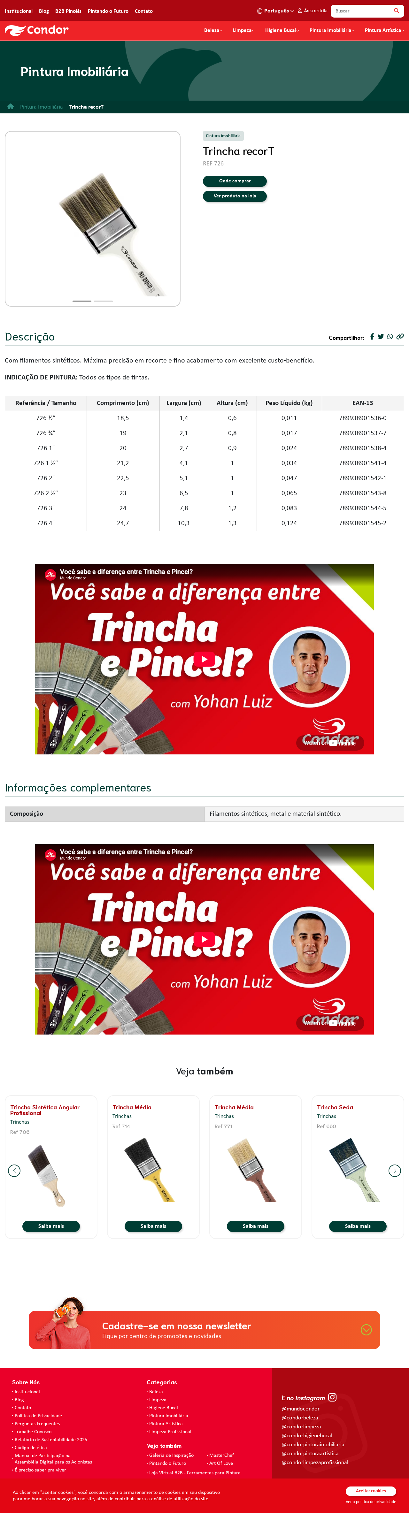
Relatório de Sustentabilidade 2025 (51, 1439)
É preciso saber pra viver (40, 1470)
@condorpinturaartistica (310, 1454)
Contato (144, 11)
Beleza (211, 30)
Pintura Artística (383, 30)
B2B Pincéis (68, 11)
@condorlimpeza (301, 1427)
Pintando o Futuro (108, 11)
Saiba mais (51, 1226)
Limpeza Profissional (170, 1431)
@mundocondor (301, 1409)
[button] (82, 301)
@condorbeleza (300, 1418)
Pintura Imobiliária (330, 30)
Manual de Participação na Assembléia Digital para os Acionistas (53, 1459)
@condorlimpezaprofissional (315, 1463)
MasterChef (221, 1455)
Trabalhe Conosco (33, 1431)
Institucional (19, 11)
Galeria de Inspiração (171, 1455)
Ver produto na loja (235, 196)
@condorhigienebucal (307, 1436)
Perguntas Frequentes (37, 1423)
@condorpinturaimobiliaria (313, 1445)
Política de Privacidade (38, 1415)
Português (276, 11)
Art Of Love (221, 1463)
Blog (44, 11)
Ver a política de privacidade (371, 1502)
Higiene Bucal (280, 30)
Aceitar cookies (371, 1491)
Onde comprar (235, 181)
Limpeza (157, 1399)
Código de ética (31, 1447)
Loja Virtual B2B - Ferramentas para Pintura (195, 1473)
